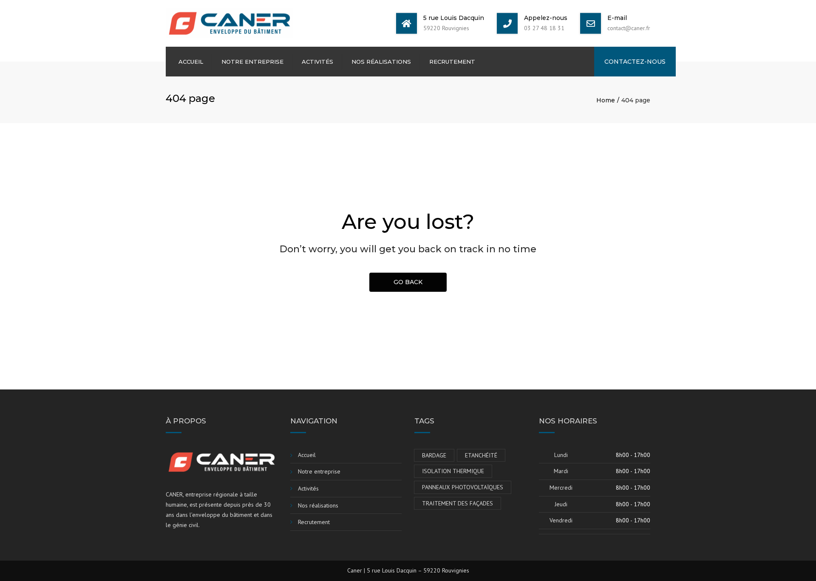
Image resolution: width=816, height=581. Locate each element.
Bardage (434, 455)
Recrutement (452, 61)
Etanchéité (481, 455)
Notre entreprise (252, 61)
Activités (317, 61)
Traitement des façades (457, 503)
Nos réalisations (381, 61)
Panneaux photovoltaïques (462, 487)
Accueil (190, 61)
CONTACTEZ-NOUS (635, 61)
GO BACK (408, 282)
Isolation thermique (453, 471)
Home (605, 100)
